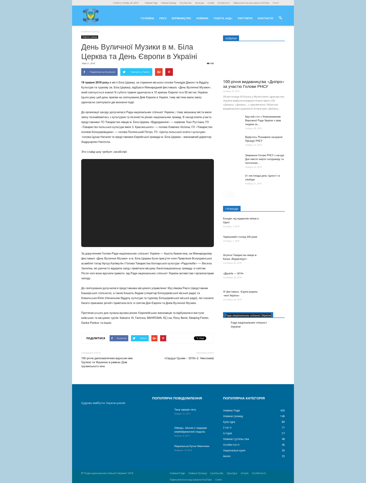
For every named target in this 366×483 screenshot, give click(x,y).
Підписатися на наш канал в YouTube (251, 2)
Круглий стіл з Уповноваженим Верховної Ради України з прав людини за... (263, 120)
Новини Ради (151, 2)
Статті (276, 2)
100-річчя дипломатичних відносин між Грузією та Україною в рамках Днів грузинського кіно (107, 362)
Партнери (245, 18)
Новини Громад (168, 2)
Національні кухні (234, 450)
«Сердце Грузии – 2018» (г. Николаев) (189, 358)
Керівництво (181, 18)
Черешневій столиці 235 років (240, 236)
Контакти (265, 18)
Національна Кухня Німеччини (191, 446)
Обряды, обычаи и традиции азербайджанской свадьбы (190, 429)
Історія (211, 2)
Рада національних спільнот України (248, 315)
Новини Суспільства (236, 439)
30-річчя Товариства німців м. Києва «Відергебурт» (240, 257)
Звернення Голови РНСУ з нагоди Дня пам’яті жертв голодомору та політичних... (264, 159)
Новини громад (89, 37)
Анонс (227, 456)
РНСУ (162, 18)
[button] (280, 17)
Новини (202, 18)
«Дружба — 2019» (233, 273)
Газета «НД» (223, 18)
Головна (147, 18)
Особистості (224, 2)
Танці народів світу (185, 409)
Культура (199, 2)
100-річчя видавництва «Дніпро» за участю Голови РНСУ (253, 83)
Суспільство (186, 2)
